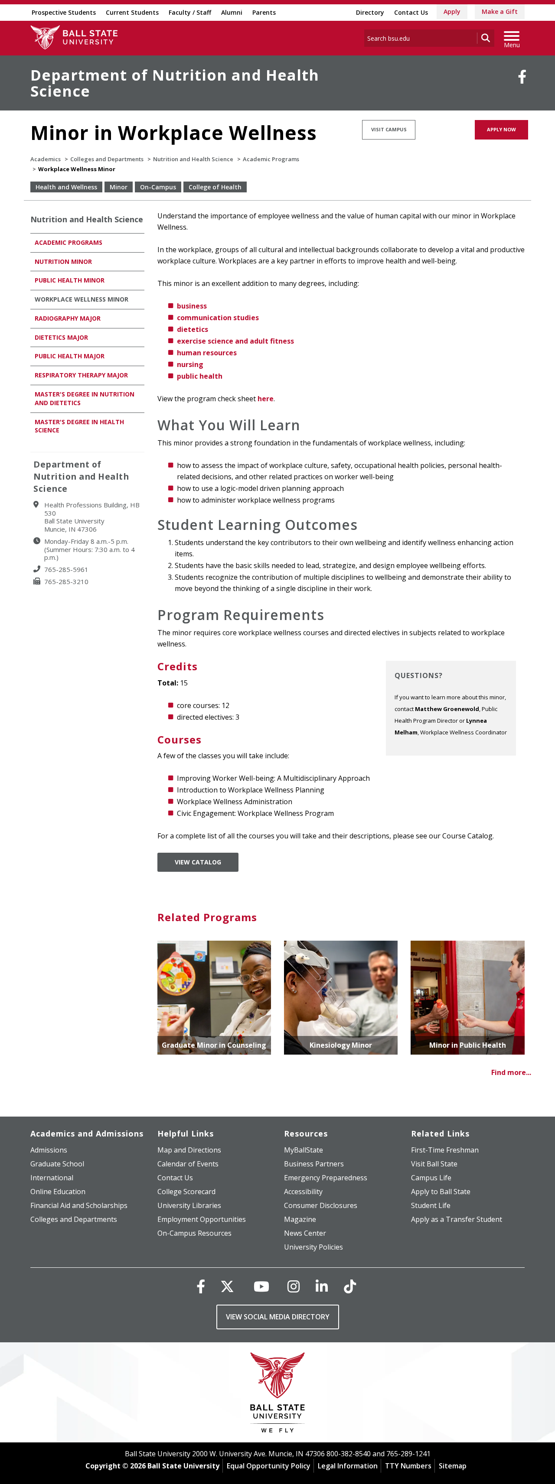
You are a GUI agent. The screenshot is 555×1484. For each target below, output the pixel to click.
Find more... (511, 1072)
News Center (305, 1233)
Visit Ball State (434, 1164)
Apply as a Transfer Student (456, 1219)
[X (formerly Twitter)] (227, 1286)
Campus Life (431, 1177)
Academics (45, 159)
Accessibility (303, 1191)
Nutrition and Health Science (193, 159)
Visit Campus (389, 129)
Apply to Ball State (440, 1191)
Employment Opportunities (201, 1219)
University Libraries (189, 1205)
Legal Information (348, 1466)
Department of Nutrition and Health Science (174, 83)
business (192, 306)
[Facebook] (522, 76)
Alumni (231, 12)
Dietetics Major (61, 337)
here (266, 398)
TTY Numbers (408, 1466)
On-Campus (158, 187)
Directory (370, 12)
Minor (118, 187)
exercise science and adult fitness (235, 341)
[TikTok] (350, 1286)
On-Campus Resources (194, 1233)
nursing (190, 364)
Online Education (57, 1191)
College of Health (215, 187)
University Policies (313, 1247)
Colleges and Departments (107, 159)
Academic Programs (271, 159)
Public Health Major (69, 356)
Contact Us (411, 12)
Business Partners (314, 1164)
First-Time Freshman (445, 1150)
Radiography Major (68, 318)
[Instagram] (293, 1286)
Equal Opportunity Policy (268, 1466)
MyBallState (303, 1150)
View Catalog (198, 862)
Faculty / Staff (190, 12)
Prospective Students (64, 12)
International (51, 1177)
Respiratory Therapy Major (81, 375)
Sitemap (453, 1466)
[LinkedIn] (322, 1286)
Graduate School (57, 1164)
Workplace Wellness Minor (81, 299)
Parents (264, 12)
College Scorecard (186, 1191)
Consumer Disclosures (320, 1205)
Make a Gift (500, 11)
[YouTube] (261, 1286)
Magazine (300, 1219)
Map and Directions (189, 1150)
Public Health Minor (69, 280)
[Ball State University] (278, 1394)
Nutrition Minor (63, 261)
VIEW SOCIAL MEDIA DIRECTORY (278, 1317)
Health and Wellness (66, 187)
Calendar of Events (188, 1164)
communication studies (218, 317)
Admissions (48, 1150)
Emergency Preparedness (325, 1177)
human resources (207, 352)
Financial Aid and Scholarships (78, 1205)
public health (199, 376)
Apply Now (501, 129)
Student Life (431, 1205)
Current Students (132, 12)
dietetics (192, 329)
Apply (452, 11)
